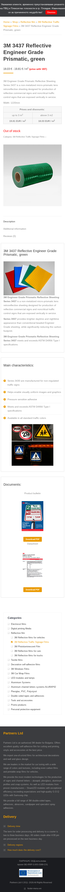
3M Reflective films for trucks (28, 655)
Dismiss (51, 12)
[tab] (32, 219)
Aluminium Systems (20, 682)
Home (6, 22)
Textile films (17, 660)
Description (9, 221)
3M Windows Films (20, 669)
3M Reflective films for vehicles (29, 637)
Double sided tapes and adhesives (27, 696)
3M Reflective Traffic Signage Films (28, 137)
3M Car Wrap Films (20, 673)
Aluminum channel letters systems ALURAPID (33, 687)
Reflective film (27, 22)
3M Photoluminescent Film (27, 646)
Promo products (18, 705)
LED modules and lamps (23, 678)
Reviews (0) (9, 236)
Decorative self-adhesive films (25, 664)
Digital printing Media (21, 628)
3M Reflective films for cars (27, 651)
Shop (15, 22)
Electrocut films (18, 624)
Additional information (14, 228)
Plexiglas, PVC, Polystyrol (24, 691)
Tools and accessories (22, 700)
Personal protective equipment (25, 709)
